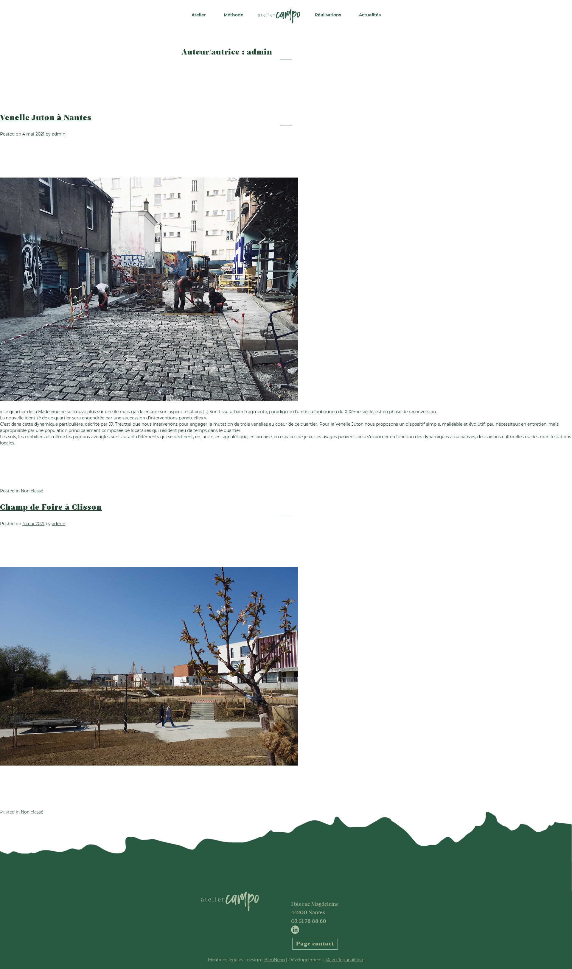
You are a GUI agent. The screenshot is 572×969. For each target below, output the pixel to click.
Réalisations (328, 15)
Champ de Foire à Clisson (51, 507)
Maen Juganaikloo (344, 959)
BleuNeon (274, 959)
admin (58, 134)
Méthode (233, 15)
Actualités (370, 15)
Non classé (32, 491)
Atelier (199, 15)
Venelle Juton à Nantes (45, 117)
